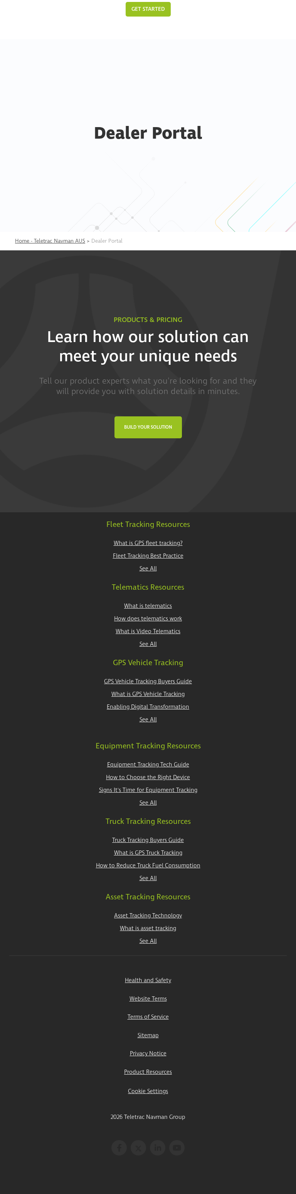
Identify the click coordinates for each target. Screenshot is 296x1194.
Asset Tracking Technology (148, 916)
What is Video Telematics (148, 631)
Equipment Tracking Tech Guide (148, 765)
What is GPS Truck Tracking (148, 853)
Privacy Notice (148, 1054)
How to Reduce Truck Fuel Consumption (148, 866)
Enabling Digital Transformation (148, 707)
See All (148, 569)
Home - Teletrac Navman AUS (50, 241)
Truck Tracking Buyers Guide (148, 840)
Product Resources (148, 1072)
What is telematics (148, 606)
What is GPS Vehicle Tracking (148, 694)
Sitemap (148, 1035)
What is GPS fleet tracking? (148, 543)
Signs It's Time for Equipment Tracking (148, 790)
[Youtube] (177, 1147)
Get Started (148, 9)
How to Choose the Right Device (148, 777)
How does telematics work (148, 619)
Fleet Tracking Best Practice (148, 556)
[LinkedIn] (157, 1147)
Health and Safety (148, 980)
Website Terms (148, 999)
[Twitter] (138, 1147)
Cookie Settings (148, 1091)
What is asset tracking (148, 928)
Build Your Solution (148, 427)
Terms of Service (148, 1017)
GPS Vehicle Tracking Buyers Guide (148, 681)
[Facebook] (119, 1147)
